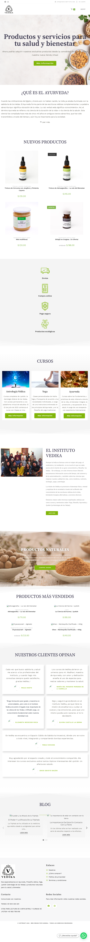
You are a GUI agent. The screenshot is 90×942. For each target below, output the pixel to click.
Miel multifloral (21, 239)
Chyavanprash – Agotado (21, 630)
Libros (67, 610)
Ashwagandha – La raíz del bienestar (22, 611)
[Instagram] (54, 905)
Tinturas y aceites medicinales (21, 186)
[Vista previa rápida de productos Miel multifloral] (41, 206)
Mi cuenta (82, 1)
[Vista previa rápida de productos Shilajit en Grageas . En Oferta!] (86, 206)
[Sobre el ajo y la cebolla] (66, 816)
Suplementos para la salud (22, 237)
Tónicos (30, 628)
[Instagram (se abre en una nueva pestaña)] (8, 2)
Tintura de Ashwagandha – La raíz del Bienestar (67, 188)
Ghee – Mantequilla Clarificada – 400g (66, 630)
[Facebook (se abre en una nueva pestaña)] (5, 2)
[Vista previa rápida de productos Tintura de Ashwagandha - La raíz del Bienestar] (86, 154)
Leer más (46, 122)
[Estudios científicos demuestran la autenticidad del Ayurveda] (24, 817)
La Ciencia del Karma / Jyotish (66, 611)
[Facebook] (48, 905)
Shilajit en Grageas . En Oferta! (66, 239)
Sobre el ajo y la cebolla (66, 820)
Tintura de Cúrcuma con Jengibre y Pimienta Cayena (22, 189)
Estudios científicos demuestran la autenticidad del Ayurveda (24, 823)
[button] (87, 828)
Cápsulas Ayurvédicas (21, 610)
